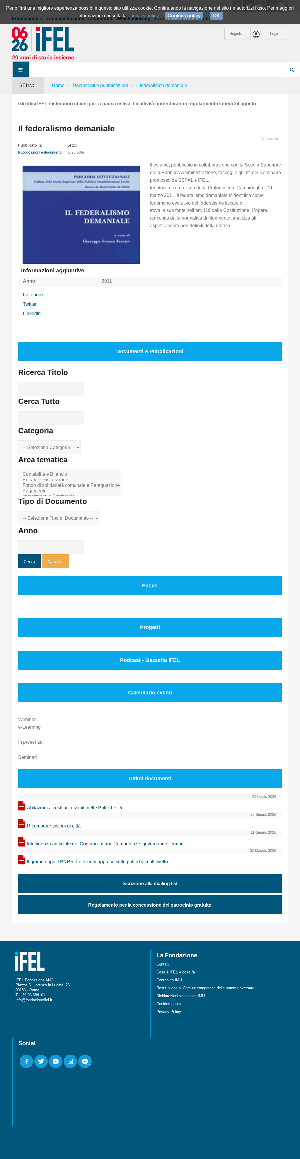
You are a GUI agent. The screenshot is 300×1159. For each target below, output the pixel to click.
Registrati (237, 33)
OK (216, 15)
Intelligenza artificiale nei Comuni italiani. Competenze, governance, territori (105, 843)
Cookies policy (168, 1004)
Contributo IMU (169, 980)
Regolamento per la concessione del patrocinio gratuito (150, 905)
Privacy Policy (168, 1012)
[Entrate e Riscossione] (71, 480)
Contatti (163, 964)
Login (274, 33)
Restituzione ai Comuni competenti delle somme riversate (205, 988)
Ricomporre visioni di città (54, 825)
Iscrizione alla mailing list (150, 883)
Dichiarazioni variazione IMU (180, 996)
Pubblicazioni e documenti (40, 152)
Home (58, 85)
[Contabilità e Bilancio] (71, 474)
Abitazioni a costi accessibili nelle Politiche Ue (75, 807)
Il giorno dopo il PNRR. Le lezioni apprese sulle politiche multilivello (97, 861)
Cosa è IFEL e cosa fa (175, 972)
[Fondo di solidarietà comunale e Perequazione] (71, 485)
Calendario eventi (150, 693)
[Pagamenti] (71, 491)
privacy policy (144, 15)
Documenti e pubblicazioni (100, 85)
